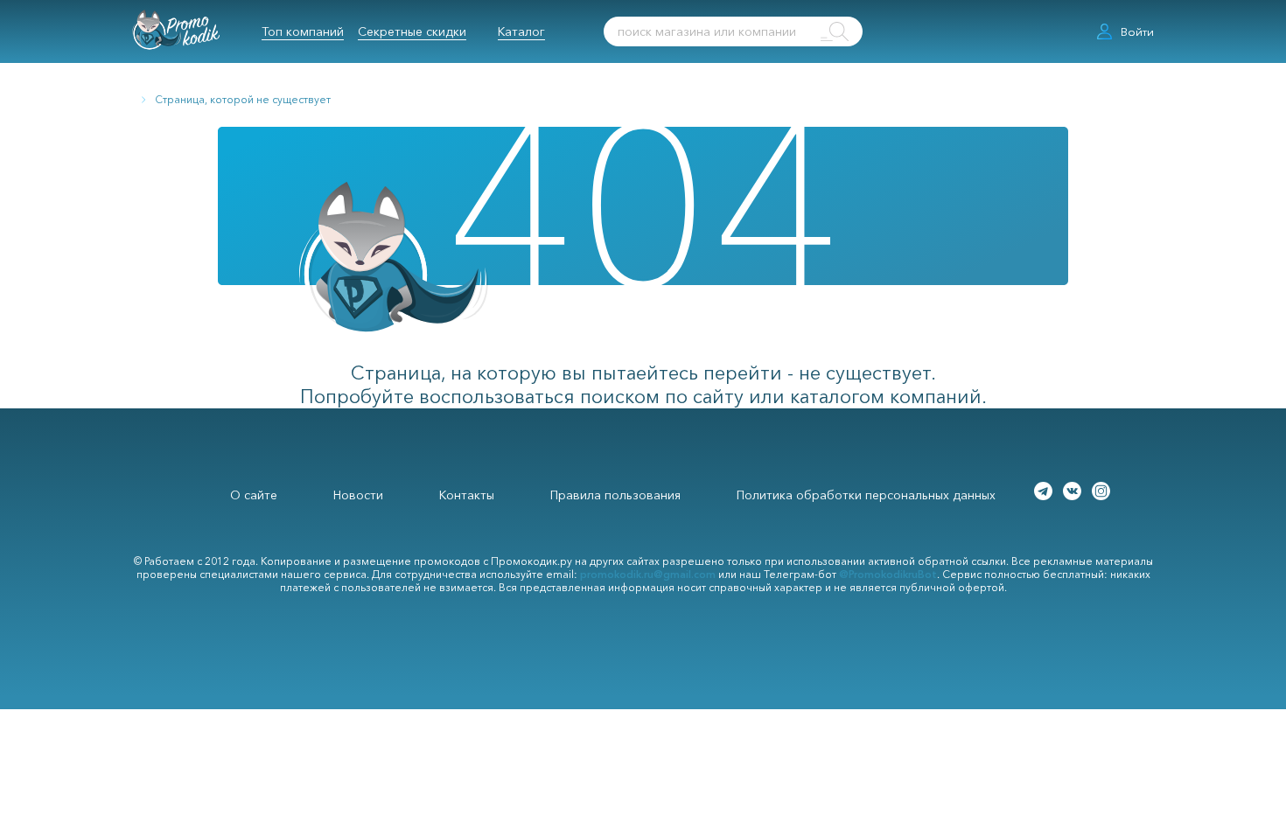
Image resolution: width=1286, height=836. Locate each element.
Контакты (466, 495)
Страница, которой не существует (243, 99)
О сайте (253, 495)
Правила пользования (615, 495)
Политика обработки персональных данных (866, 495)
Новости (358, 495)
